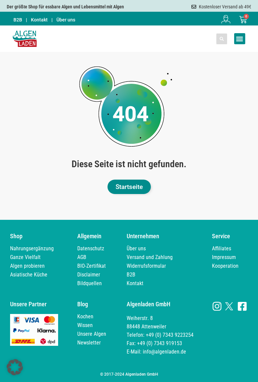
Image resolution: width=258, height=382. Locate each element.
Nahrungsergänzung (32, 248)
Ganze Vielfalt (25, 257)
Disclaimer (88, 274)
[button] (221, 39)
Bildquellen (89, 283)
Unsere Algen (91, 334)
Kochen (85, 316)
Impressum (224, 257)
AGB (81, 257)
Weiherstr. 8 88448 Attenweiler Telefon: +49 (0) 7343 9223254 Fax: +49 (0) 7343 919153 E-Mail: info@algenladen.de (160, 335)
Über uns (65, 19)
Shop (16, 236)
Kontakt (39, 19)
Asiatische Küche (28, 274)
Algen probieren (27, 266)
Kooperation (225, 266)
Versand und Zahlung (150, 257)
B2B (17, 19)
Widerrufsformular (146, 266)
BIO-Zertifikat (91, 266)
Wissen (85, 325)
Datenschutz (90, 248)
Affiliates (221, 248)
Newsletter (89, 342)
